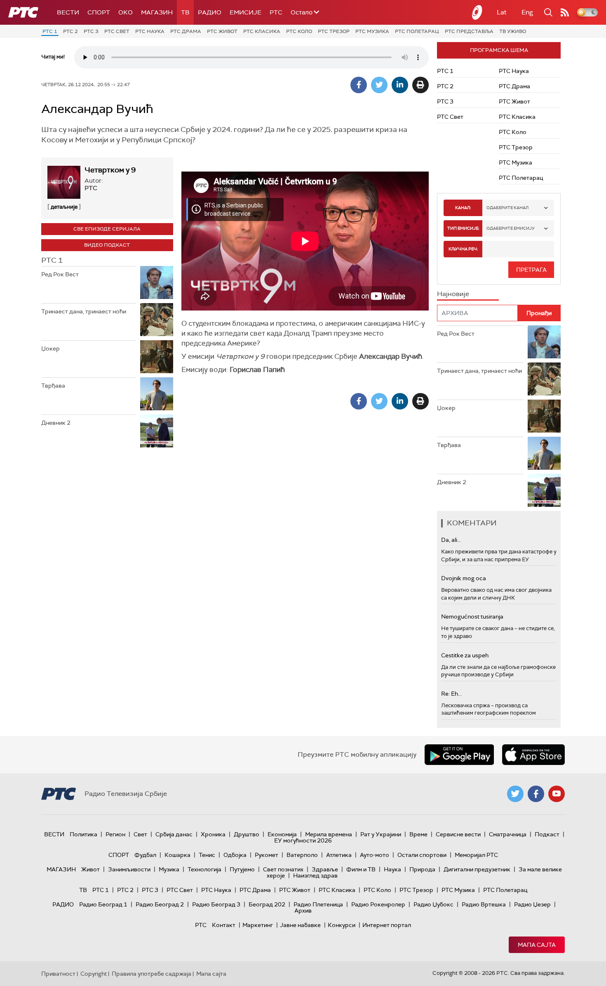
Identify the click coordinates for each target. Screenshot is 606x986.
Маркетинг (257, 925)
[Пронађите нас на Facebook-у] (536, 794)
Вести (68, 12)
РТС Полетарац (417, 31)
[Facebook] (358, 85)
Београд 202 (267, 904)
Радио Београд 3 (216, 904)
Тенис (207, 855)
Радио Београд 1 (103, 904)
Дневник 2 (55, 422)
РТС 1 (49, 31)
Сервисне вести (458, 834)
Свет (140, 834)
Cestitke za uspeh (465, 655)
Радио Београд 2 (160, 904)
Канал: (463, 207)
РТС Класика (261, 31)
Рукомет (266, 855)
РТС (276, 12)
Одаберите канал (507, 207)
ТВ (185, 12)
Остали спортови (421, 855)
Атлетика (339, 855)
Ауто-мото (374, 855)
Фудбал (145, 855)
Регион (115, 834)
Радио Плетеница (318, 904)
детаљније (64, 206)
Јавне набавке (300, 925)
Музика (169, 869)
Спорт (98, 12)
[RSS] (565, 12)
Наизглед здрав (315, 875)
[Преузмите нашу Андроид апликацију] (459, 754)
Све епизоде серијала (107, 229)
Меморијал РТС (476, 855)
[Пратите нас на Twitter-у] (515, 794)
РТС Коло (299, 31)
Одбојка (235, 855)
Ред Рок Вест (60, 274)
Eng (527, 12)
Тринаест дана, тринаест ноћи (83, 311)
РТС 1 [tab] (52, 260)
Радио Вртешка (484, 904)
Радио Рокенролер (378, 904)
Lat (502, 12)
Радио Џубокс (433, 904)
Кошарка (177, 855)
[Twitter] (379, 85)
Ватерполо (302, 855)
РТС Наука (149, 31)
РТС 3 (91, 31)
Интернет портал (386, 925)
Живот (90, 869)
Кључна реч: (463, 249)
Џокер (50, 348)
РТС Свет (116, 31)
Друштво (246, 834)
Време (418, 834)
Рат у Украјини (380, 834)
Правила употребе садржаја (151, 973)
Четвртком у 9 (110, 170)
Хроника (213, 834)
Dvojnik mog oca (463, 578)
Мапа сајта (537, 944)
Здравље (325, 869)
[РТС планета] (477, 12)
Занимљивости (129, 869)
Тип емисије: (463, 228)
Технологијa (204, 869)
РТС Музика (372, 31)
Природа (422, 869)
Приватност (58, 973)
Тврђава (53, 385)
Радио (209, 12)
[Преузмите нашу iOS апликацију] (533, 754)
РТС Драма (185, 31)
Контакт (223, 925)
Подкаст (547, 834)
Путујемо (242, 869)
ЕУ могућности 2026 (303, 840)
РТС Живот (222, 31)
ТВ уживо (512, 31)
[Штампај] (420, 85)
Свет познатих (283, 869)
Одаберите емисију (510, 228)
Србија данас (174, 834)
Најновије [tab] (453, 293)
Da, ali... (451, 540)
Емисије (245, 12)
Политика (83, 834)
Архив (303, 910)
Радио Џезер (532, 904)
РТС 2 (70, 31)
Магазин (157, 12)
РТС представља (469, 31)
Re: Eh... (451, 693)
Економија (282, 834)
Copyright (93, 973)
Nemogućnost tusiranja (472, 616)
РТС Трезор (334, 31)
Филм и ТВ (361, 869)
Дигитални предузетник (477, 869)
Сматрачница (507, 834)
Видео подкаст (107, 245)
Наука (392, 869)
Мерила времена (328, 834)
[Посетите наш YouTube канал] (556, 794)
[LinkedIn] (400, 85)
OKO (125, 12)
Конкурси (341, 925)
